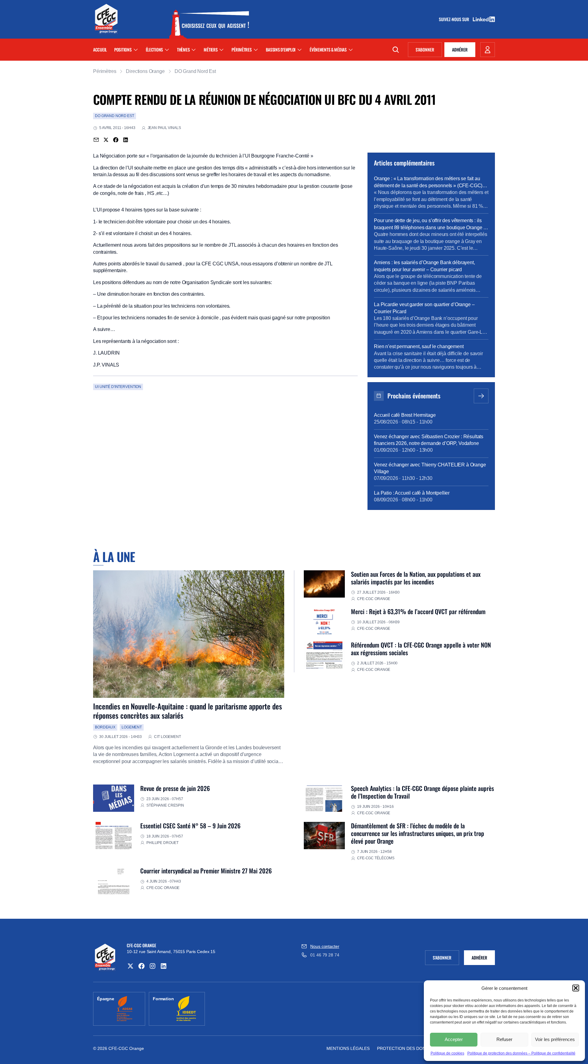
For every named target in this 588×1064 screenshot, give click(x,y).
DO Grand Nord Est (195, 71)
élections (154, 49)
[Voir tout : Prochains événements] (481, 396)
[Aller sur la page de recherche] (395, 49)
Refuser (504, 1039)
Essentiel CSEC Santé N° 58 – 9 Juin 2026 (190, 825)
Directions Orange (145, 71)
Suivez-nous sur (456, 19)
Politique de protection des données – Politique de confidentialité (521, 1053)
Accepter (454, 1039)
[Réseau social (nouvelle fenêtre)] (130, 966)
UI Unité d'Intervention (118, 387)
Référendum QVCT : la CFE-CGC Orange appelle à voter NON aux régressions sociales (421, 648)
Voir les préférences (555, 1039)
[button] (576, 988)
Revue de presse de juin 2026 (175, 788)
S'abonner (429, 50)
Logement (132, 727)
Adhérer (460, 49)
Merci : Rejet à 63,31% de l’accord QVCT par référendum (418, 611)
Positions (122, 49)
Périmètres (241, 49)
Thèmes (183, 49)
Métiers (210, 49)
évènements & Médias (328, 49)
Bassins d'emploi (281, 49)
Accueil (100, 49)
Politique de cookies (447, 1053)
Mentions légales (348, 1048)
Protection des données (407, 1048)
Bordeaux (105, 727)
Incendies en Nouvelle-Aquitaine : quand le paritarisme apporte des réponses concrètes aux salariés (187, 711)
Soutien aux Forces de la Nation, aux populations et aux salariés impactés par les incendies (416, 577)
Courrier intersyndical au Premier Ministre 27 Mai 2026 (206, 870)
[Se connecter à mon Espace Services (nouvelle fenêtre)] (487, 49)
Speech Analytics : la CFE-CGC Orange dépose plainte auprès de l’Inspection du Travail (422, 792)
